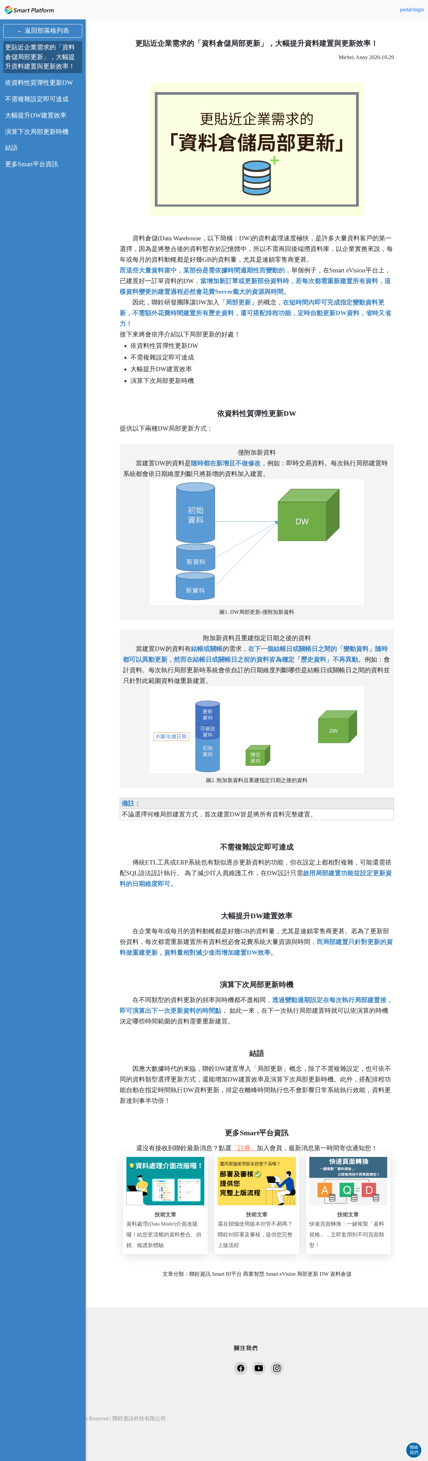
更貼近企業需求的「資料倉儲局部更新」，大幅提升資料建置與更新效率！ (40, 57)
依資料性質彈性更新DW (39, 82)
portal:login (412, 9)
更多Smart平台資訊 (31, 164)
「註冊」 (244, 1148)
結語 (11, 147)
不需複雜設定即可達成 (37, 98)
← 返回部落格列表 (43, 30)
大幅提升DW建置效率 (36, 115)
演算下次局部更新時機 (37, 131)
